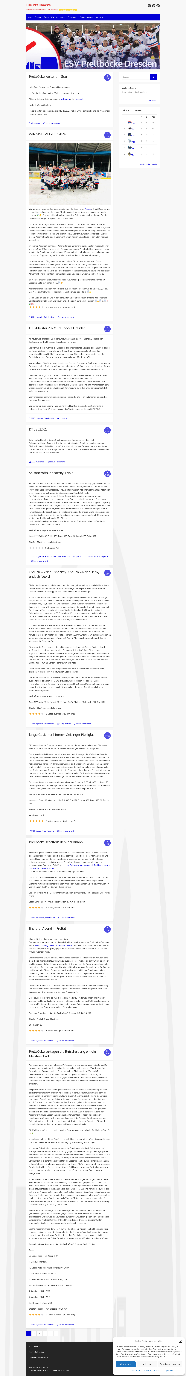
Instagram (65, 99)
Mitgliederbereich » (37, 1352)
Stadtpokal (76, 556)
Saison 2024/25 (50, 17)
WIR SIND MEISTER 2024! (48, 134)
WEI (133, 142)
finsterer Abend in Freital (47, 928)
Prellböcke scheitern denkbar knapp (56, 842)
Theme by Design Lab (60, 1370)
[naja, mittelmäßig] (36, 307)
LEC (133, 148)
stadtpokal (103, 556)
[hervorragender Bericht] (42, 307)
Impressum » (34, 1346)
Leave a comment (52, 123)
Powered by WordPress (38, 1370)
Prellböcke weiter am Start (48, 76)
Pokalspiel (40, 917)
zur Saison (152, 100)
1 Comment (64, 418)
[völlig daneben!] (30, 307)
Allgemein (35, 123)
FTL (132, 155)
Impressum (169, 1370)
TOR (133, 135)
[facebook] (149, 5)
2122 (33, 724)
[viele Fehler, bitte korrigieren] (33, 307)
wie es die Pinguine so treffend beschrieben (54, 945)
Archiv (98, 17)
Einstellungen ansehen (170, 1364)
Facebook (79, 99)
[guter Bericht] (39, 307)
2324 (33, 317)
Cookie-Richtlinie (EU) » (38, 1357)
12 (50, 1334)
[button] (180, 1341)
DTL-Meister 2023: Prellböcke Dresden (57, 328)
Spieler (38, 17)
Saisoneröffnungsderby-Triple (51, 473)
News (30, 17)
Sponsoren (72, 17)
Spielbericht (49, 317)
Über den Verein (87, 17)
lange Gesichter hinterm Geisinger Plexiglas (61, 734)
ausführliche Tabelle (148, 164)
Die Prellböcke (38, 5)
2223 (33, 418)
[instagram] (153, 5)
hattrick (95, 556)
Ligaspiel (39, 317)
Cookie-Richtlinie (134, 1370)
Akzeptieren (125, 1364)
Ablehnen (147, 1364)
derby (89, 556)
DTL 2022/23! (38, 429)
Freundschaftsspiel (53, 556)
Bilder (62, 17)
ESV (133, 123)
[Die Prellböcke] (93, 46)
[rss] (158, 5)
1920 (33, 831)
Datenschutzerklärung (152, 1370)
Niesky (88, 209)
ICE (133, 129)
